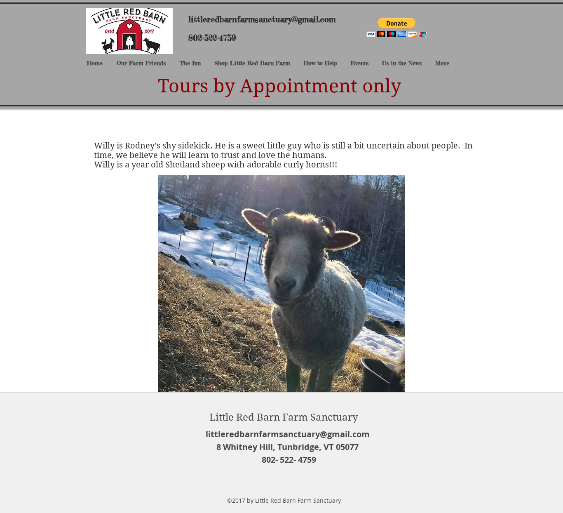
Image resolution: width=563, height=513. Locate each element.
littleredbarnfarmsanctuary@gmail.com (261, 19)
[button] (396, 27)
